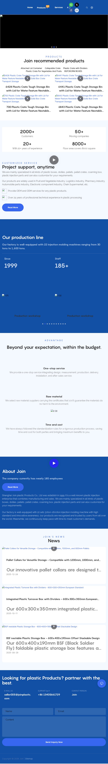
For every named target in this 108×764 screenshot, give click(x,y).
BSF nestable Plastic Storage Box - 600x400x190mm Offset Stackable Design (53, 638)
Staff (58, 258)
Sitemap (29, 758)
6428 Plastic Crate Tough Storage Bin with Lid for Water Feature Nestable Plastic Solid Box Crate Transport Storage (27, 88)
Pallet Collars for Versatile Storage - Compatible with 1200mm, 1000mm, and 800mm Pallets (52, 560)
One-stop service (54, 368)
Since (7, 258)
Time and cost (54, 424)
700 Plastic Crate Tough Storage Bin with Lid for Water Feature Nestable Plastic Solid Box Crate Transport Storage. (27, 109)
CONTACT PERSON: (79, 691)
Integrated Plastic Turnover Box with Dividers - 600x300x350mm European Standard (51, 599)
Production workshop (27, 315)
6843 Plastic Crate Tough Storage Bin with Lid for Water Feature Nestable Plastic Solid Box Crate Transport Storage (80, 109)
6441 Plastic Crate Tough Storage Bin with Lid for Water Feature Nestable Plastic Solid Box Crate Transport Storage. (80, 88)
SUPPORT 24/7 (44, 691)
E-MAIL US (8, 691)
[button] (69, 7)
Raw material (54, 396)
